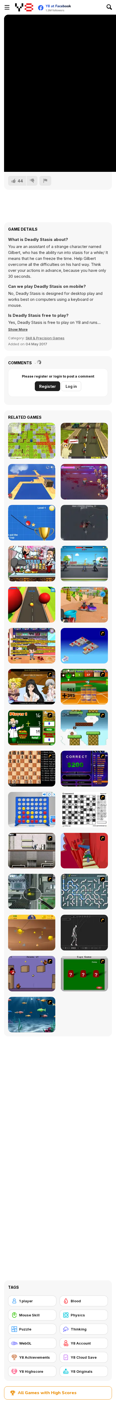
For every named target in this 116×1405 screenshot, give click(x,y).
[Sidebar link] (7, 7)
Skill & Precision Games (45, 338)
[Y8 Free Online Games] (24, 7)
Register (47, 386)
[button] (18, 329)
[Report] (45, 181)
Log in (71, 386)
